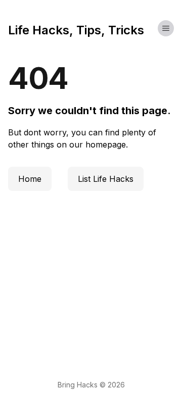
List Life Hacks (105, 179)
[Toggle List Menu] (166, 28)
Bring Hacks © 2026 (91, 384)
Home (29, 179)
